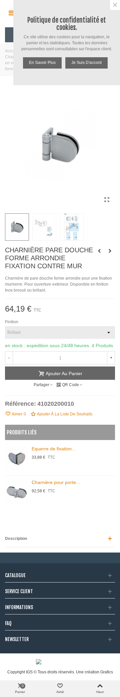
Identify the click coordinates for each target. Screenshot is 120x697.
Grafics (106, 672)
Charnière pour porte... (56, 482)
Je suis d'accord (86, 62)
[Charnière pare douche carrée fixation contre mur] (110, 251)
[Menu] (11, 13)
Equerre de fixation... (54, 448)
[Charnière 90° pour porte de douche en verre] (99, 251)
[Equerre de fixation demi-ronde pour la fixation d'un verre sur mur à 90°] (16, 458)
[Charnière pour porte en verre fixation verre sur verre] (16, 492)
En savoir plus (42, 62)
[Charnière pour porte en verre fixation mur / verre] (107, 200)
